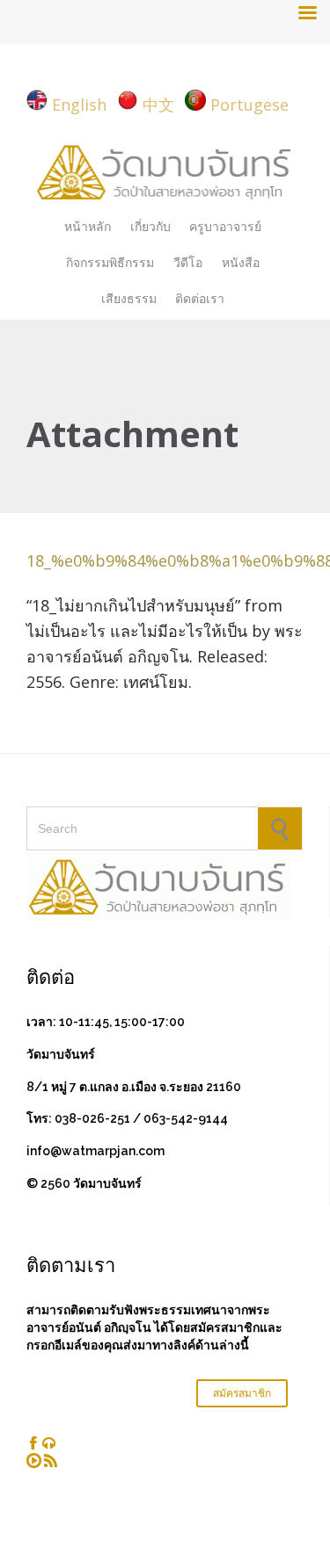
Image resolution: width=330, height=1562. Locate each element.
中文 (158, 104)
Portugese (249, 104)
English (79, 104)
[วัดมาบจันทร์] (165, 170)
